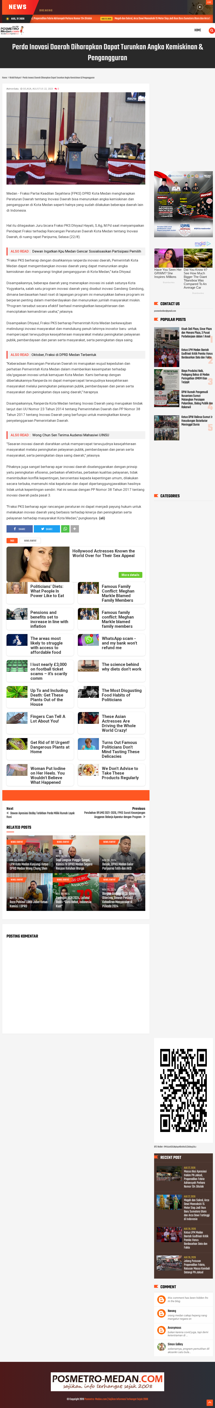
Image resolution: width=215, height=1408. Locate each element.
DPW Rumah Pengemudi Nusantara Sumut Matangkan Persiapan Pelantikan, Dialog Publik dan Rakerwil (197, 399)
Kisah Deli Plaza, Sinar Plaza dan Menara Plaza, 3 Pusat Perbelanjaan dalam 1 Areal (196, 332)
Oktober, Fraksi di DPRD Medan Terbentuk (63, 355)
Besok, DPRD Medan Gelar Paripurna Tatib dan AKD (118, 866)
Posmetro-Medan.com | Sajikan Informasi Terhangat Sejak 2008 (116, 1399)
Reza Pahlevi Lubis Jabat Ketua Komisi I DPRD (28, 904)
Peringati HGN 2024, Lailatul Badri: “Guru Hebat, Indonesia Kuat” (73, 902)
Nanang (172, 1311)
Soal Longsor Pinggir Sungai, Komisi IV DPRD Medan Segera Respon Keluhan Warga (74, 864)
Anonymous (174, 1328)
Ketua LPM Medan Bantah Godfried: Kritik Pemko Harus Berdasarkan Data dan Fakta (197, 353)
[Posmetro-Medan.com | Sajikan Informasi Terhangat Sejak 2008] (107, 1390)
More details (130, 575)
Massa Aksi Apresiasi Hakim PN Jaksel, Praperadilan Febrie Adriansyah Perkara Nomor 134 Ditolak (195, 1179)
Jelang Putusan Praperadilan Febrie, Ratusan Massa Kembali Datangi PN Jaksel (197, 1266)
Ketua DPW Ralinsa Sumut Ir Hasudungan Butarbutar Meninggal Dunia (196, 420)
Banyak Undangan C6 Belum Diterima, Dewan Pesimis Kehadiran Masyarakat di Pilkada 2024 (119, 900)
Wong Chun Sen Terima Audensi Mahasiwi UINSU (70, 435)
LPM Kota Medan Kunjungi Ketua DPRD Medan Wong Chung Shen (29, 866)
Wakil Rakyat (30, 541)
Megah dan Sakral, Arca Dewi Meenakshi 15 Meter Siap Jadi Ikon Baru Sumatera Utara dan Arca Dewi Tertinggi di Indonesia (128, 18)
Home (197, 30)
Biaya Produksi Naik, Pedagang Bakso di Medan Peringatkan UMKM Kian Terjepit (195, 376)
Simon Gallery (175, 1344)
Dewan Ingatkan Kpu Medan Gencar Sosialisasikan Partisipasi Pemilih (86, 251)
